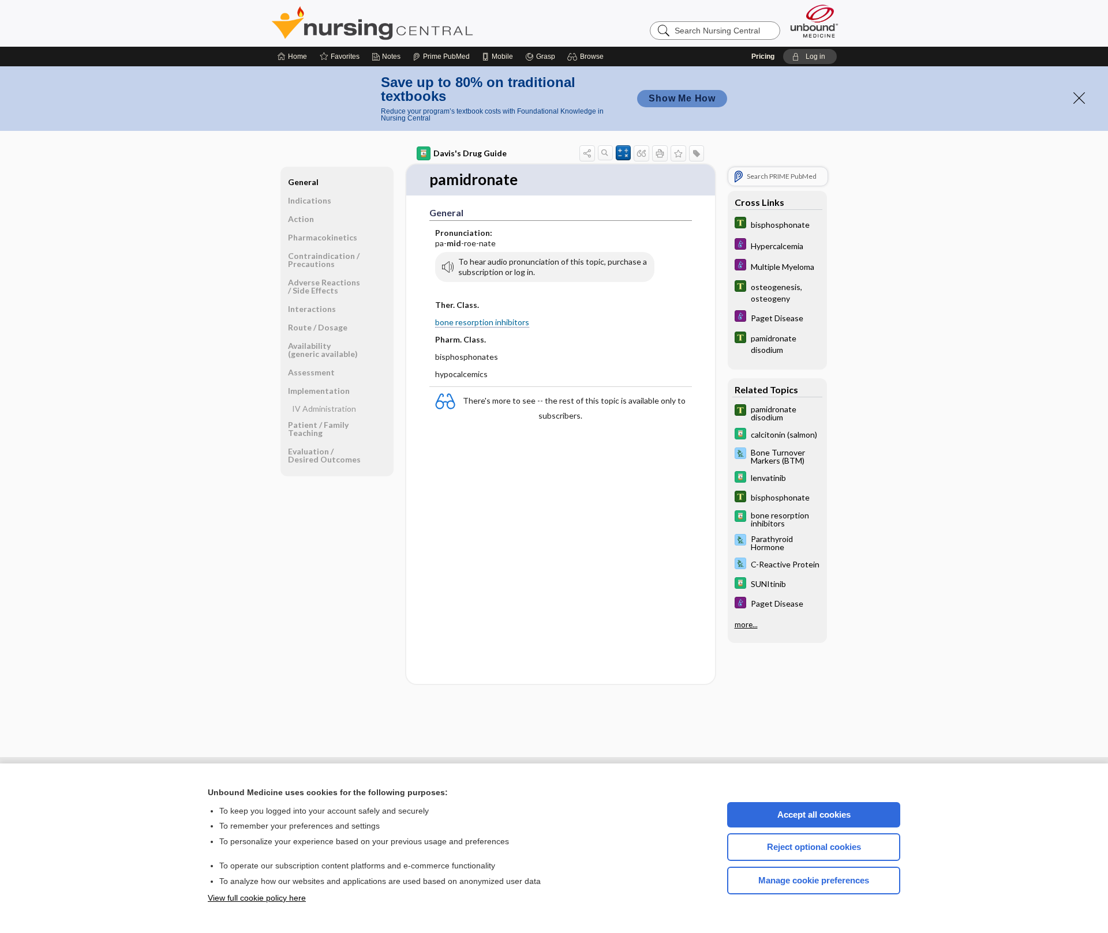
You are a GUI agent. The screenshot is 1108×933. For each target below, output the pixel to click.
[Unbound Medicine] (814, 21)
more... (746, 624)
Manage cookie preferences (813, 880)
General (303, 182)
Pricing (762, 56)
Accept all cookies (814, 814)
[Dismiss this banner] (1079, 98)
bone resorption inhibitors (482, 322)
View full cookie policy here (257, 897)
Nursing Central (415, 23)
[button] (587, 56)
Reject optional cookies (814, 847)
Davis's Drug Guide (470, 153)
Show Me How (682, 98)
